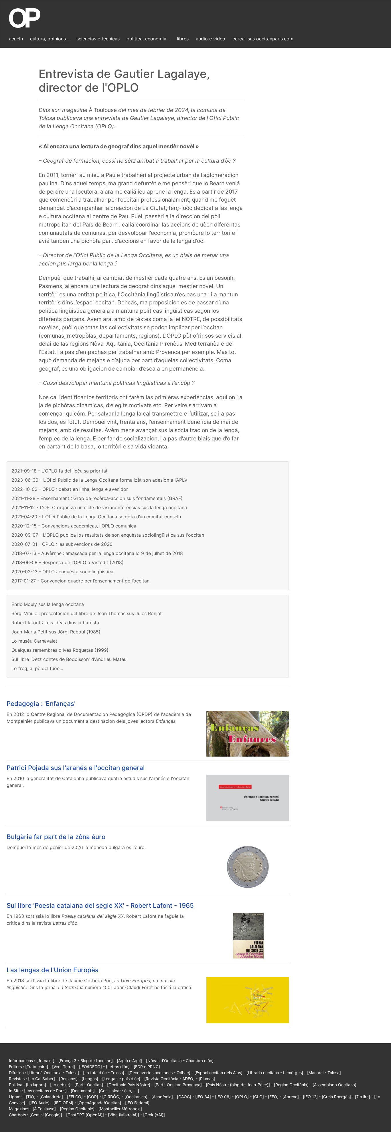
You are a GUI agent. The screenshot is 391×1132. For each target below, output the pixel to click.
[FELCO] (75, 1096)
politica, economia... (148, 39)
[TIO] (30, 1096)
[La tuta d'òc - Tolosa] (103, 1072)
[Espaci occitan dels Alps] (218, 1072)
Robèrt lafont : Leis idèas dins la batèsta (55, 622)
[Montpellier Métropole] (120, 1108)
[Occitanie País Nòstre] (128, 1084)
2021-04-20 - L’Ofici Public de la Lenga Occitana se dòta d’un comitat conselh (96, 516)
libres (183, 39)
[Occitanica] (136, 1096)
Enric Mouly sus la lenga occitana (47, 604)
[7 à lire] (362, 1096)
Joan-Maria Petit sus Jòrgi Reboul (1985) (55, 632)
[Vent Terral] (63, 1066)
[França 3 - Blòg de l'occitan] (85, 1060)
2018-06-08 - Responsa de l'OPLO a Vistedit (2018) (67, 562)
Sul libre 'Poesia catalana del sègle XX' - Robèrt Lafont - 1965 (100, 905)
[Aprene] (291, 1096)
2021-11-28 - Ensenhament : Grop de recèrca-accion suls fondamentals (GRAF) (97, 498)
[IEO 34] (203, 1096)
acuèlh (16, 39)
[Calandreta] (51, 1096)
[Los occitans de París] (45, 1090)
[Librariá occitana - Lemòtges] (274, 1072)
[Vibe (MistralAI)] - (125, 1114)
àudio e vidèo (210, 39)
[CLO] (258, 1096)
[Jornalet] (45, 1060)
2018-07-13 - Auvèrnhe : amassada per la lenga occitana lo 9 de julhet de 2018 (97, 553)
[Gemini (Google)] (45, 1114)
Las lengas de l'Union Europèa (53, 970)
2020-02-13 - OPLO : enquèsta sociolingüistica (62, 571)
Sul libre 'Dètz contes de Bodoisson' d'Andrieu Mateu (69, 659)
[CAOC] (184, 1096)
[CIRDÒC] (111, 1096)
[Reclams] (68, 1078)
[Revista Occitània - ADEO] (169, 1078)
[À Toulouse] (44, 1108)
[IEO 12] (310, 1096)
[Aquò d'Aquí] (129, 1060)
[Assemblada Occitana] (334, 1084)
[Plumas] (207, 1078)
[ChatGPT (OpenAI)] (85, 1114)
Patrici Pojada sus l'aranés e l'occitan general (76, 767)
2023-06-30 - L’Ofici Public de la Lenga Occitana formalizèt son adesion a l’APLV (99, 480)
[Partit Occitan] (88, 1084)
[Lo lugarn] (36, 1084)
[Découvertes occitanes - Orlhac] (159, 1072)
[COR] (92, 1096)
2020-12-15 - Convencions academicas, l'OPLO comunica (73, 526)
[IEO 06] (223, 1096)
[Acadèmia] (162, 1096)
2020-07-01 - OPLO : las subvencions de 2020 (61, 544)
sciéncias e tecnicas (98, 39)
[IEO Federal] (137, 1102)
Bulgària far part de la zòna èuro (56, 836)
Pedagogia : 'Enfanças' (41, 703)
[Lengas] (90, 1078)
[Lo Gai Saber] (41, 1078)
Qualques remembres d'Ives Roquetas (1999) (59, 650)
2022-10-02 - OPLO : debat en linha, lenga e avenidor (69, 489)
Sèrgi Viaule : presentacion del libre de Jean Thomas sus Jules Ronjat (86, 613)
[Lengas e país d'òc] (121, 1078)
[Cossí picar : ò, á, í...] (119, 1090)
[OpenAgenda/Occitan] (99, 1102)
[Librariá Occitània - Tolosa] (53, 1072)
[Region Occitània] (291, 1084)
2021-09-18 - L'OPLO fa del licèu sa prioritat (59, 471)
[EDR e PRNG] (147, 1066)
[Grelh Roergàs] (336, 1096)
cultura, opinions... (49, 39)
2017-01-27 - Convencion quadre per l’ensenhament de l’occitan (80, 581)
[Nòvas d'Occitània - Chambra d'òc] (180, 1060)
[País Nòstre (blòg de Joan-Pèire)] (238, 1084)
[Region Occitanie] (77, 1108)
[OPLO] (242, 1096)
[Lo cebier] (60, 1084)
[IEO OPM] (63, 1102)
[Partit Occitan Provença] (178, 1084)
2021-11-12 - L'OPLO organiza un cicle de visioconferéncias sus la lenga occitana (99, 507)
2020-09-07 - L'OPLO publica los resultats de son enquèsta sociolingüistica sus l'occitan (107, 535)
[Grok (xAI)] (154, 1114)
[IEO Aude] (39, 1102)
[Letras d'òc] (118, 1066)
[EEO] (273, 1096)
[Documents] (83, 1090)
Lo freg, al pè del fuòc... (37, 668)
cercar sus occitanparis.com (262, 39)
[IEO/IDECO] (90, 1066)
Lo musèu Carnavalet (34, 641)
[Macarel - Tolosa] (324, 1072)
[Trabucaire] (36, 1066)
